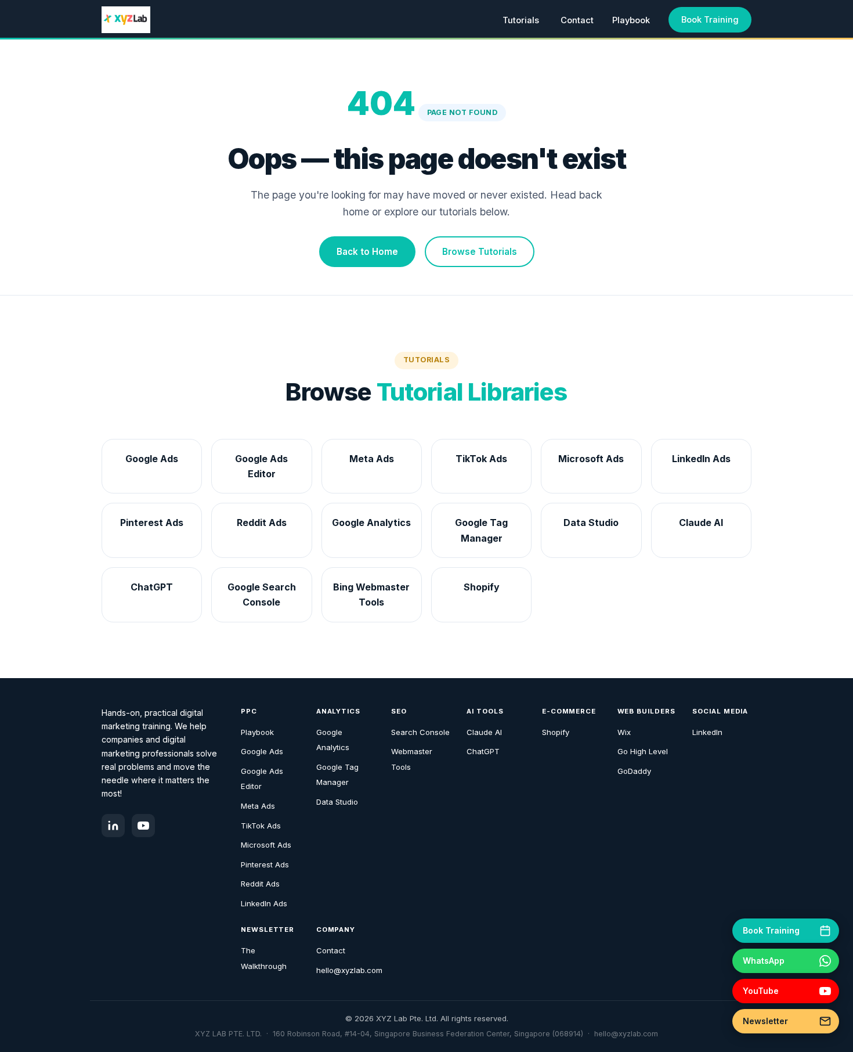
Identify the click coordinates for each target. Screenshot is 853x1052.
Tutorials (521, 20)
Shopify (555, 732)
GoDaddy (634, 771)
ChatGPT (483, 751)
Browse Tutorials (479, 251)
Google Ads (262, 751)
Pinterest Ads (265, 864)
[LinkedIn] (113, 825)
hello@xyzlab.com (349, 970)
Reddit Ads (260, 883)
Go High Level (642, 751)
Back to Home (367, 251)
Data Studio (337, 801)
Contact (577, 20)
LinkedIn (707, 732)
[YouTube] (143, 825)
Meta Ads (258, 805)
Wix (624, 732)
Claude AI (484, 732)
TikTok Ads (261, 825)
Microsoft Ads (266, 844)
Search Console (420, 732)
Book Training (710, 20)
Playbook (631, 20)
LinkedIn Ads (264, 903)
